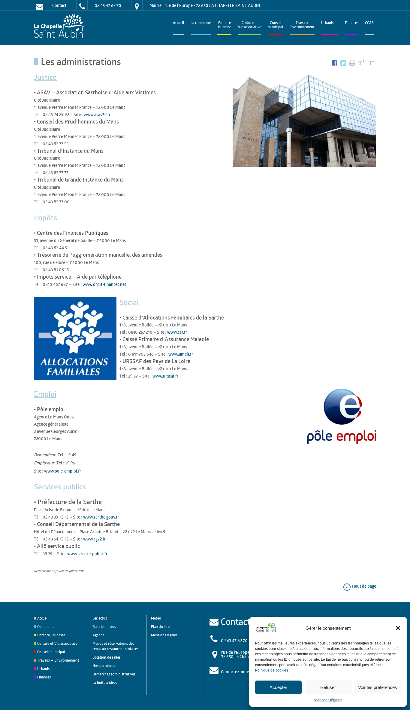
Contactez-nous (235, 672)
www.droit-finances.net (104, 284)
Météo (156, 618)
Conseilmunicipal (275, 25)
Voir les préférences (377, 687)
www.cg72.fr (94, 539)
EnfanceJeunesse (224, 25)
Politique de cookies (271, 670)
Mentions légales (328, 700)
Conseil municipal (51, 651)
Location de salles (106, 657)
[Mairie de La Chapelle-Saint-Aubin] (61, 26)
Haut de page (363, 586)
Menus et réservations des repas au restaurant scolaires (115, 646)
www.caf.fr (177, 332)
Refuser (328, 687)
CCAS (369, 23)
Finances (351, 23)
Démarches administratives (113, 674)
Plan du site (160, 626)
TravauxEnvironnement (302, 25)
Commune (45, 626)
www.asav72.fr (97, 114)
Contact (59, 5)
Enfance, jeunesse (51, 635)
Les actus (99, 618)
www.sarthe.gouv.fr (101, 517)
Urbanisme (329, 23)
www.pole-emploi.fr (62, 471)
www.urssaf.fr (165, 376)
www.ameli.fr (180, 354)
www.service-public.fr (87, 553)
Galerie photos (104, 626)
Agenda (98, 635)
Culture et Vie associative (249, 25)
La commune (201, 23)
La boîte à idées (104, 682)
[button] (398, 628)
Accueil (178, 23)
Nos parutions (103, 665)
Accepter (278, 687)
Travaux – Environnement (58, 660)
